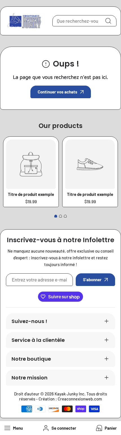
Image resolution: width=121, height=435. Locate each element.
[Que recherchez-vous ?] (108, 20)
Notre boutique (31, 358)
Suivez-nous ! (29, 321)
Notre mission (30, 377)
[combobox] (84, 20)
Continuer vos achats (57, 91)
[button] (106, 428)
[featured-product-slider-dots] (55, 216)
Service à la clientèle (38, 340)
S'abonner (92, 279)
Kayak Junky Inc (69, 393)
